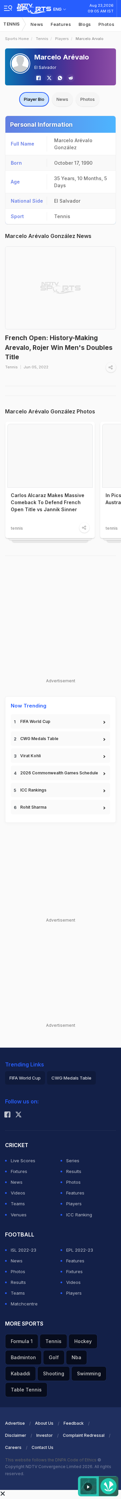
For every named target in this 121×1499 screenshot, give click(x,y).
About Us (44, 1423)
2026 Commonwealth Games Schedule (59, 772)
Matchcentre (24, 1303)
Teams (18, 1203)
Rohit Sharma (33, 807)
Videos (18, 1193)
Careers (13, 1447)
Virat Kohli (30, 755)
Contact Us (42, 1447)
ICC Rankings (33, 790)
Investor (44, 1435)
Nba (76, 1357)
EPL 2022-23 (79, 1250)
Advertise (15, 1423)
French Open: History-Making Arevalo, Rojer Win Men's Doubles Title (59, 347)
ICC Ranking (79, 1214)
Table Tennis (26, 1389)
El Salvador (45, 67)
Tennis (11, 24)
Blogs (85, 24)
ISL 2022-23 (23, 1250)
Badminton (23, 1357)
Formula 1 (22, 1341)
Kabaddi (20, 1373)
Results (73, 1171)
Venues (19, 1214)
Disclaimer (15, 1435)
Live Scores (23, 1160)
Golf (54, 1357)
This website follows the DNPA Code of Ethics (51, 1459)
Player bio (34, 99)
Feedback (74, 1423)
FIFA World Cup (35, 721)
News (37, 24)
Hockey (83, 1341)
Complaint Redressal (84, 1435)
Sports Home (17, 38)
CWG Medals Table (39, 738)
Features (61, 24)
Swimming (89, 1373)
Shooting (53, 1373)
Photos (106, 24)
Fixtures (19, 1171)
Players (62, 38)
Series (72, 1160)
